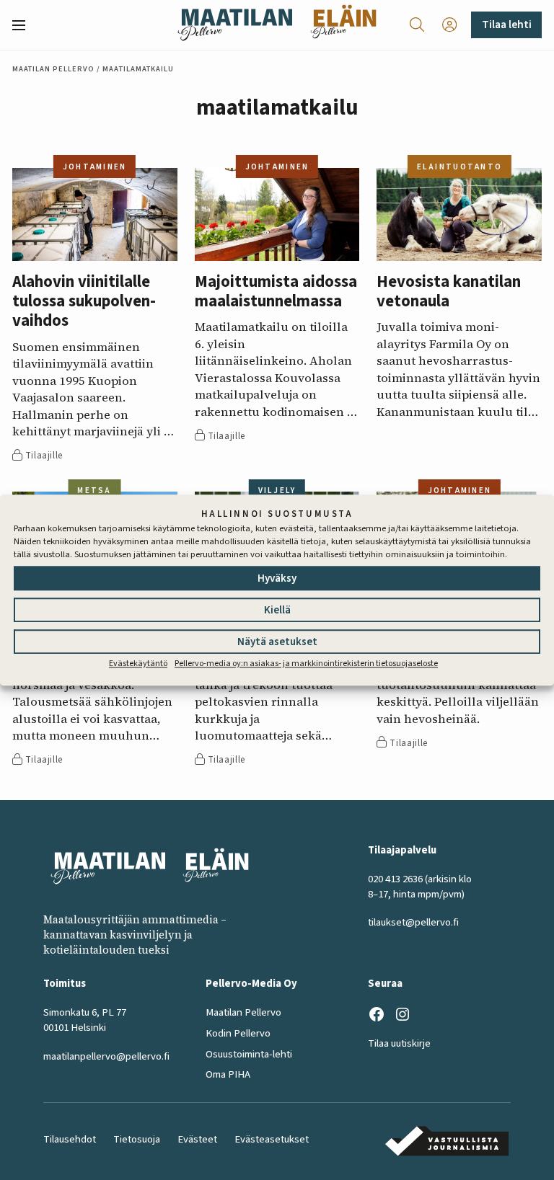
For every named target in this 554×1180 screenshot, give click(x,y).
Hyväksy (277, 579)
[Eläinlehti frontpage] (343, 25)
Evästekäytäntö (138, 664)
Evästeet (197, 1139)
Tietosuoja (136, 1139)
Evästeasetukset (271, 1139)
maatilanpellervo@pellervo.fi (106, 1056)
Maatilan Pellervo (53, 68)
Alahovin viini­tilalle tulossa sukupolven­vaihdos (84, 302)
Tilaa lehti (507, 24)
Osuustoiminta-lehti (249, 1054)
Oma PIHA (228, 1074)
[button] (24, 25)
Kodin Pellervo (238, 1033)
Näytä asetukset (277, 642)
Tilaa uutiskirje (399, 1043)
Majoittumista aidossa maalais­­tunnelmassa (276, 292)
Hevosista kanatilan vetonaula (449, 292)
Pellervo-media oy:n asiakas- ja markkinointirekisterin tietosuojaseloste (306, 664)
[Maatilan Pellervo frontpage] (234, 25)
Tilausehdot (69, 1139)
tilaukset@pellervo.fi (413, 922)
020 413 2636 (395, 879)
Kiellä (277, 610)
